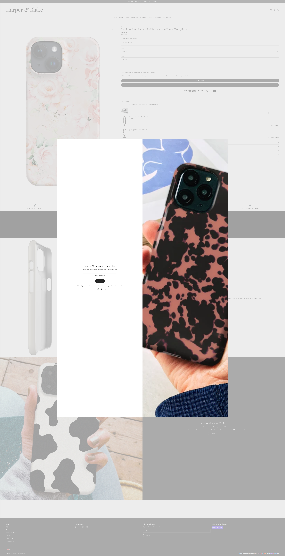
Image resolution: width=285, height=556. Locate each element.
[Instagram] (98, 289)
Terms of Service (115, 286)
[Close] (225, 141)
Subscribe (100, 281)
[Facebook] (94, 289)
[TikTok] (105, 289)
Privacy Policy (105, 286)
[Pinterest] (101, 289)
